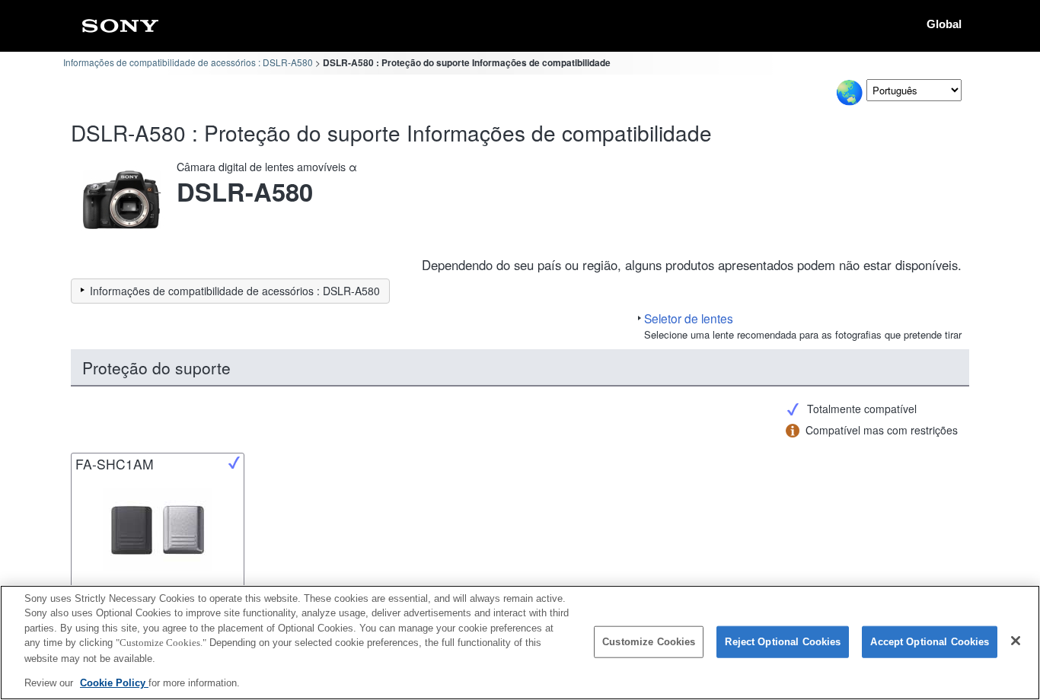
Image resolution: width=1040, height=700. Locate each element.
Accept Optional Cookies (929, 642)
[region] (520, 642)
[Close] (1015, 640)
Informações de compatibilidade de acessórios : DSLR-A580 (188, 62)
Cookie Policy (114, 682)
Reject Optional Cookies (783, 642)
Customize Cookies (648, 642)
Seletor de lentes (688, 318)
